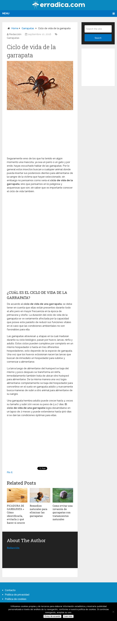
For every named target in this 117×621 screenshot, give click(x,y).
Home (14, 28)
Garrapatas (28, 28)
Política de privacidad (17, 594)
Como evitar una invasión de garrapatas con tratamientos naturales (63, 512)
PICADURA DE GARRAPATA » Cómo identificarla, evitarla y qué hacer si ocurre (16, 514)
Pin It (9, 472)
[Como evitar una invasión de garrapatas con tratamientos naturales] (63, 495)
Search (98, 38)
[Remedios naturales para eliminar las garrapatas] (40, 495)
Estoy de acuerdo (52, 616)
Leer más (68, 616)
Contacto (10, 590)
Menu (5, 13)
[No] (113, 611)
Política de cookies (15, 599)
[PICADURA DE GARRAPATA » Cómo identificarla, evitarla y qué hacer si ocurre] (17, 495)
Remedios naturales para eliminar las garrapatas (38, 510)
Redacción (15, 34)
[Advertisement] (40, 133)
